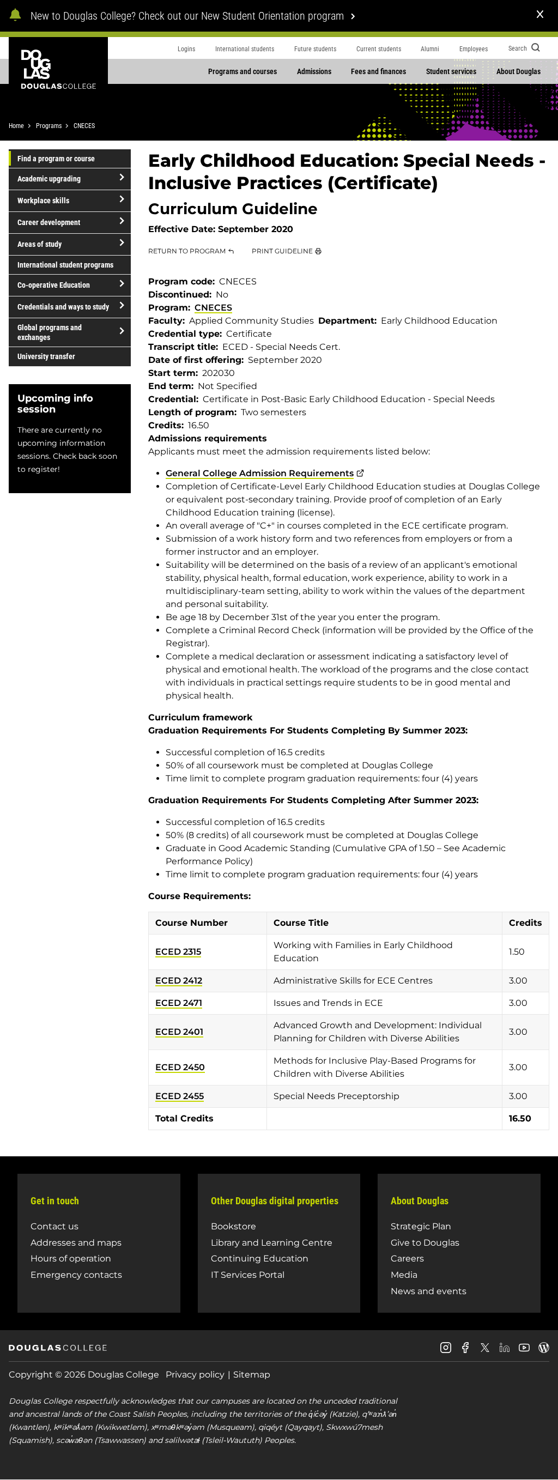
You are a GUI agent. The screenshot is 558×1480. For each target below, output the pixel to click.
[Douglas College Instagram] (445, 1351)
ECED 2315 (178, 952)
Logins (186, 49)
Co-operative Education (53, 285)
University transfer (46, 356)
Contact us (54, 1226)
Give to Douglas (425, 1243)
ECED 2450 (180, 1067)
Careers (407, 1258)
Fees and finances (378, 71)
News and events (428, 1291)
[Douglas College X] (485, 1350)
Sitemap (251, 1374)
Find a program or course (56, 158)
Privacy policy (195, 1374)
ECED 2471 (178, 1003)
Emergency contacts (76, 1275)
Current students (378, 49)
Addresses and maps (76, 1243)
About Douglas (518, 71)
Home (16, 126)
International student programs (65, 264)
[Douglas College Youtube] (524, 1351)
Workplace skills (43, 200)
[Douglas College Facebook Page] (465, 1351)
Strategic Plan (421, 1226)
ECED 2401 (179, 1032)
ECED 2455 (179, 1096)
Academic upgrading (49, 178)
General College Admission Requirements (260, 473)
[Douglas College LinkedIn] (504, 1351)
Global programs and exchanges (49, 332)
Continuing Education (259, 1258)
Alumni (430, 49)
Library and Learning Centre (271, 1243)
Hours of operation (71, 1258)
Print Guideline (282, 251)
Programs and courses (242, 71)
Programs (49, 126)
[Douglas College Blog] (543, 1351)
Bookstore (233, 1226)
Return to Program (187, 251)
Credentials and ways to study (63, 306)
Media (404, 1275)
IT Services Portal (247, 1275)
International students (244, 49)
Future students (315, 49)
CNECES (84, 126)
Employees (473, 49)
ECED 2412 (178, 980)
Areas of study (39, 244)
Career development (48, 222)
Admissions (314, 71)
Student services (451, 71)
